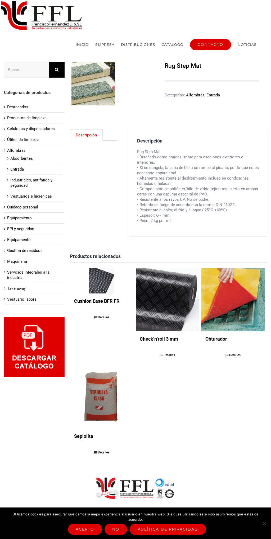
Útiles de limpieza (23, 139)
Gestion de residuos (25, 250)
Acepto (85, 529)
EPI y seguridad (20, 228)
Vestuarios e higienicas (31, 196)
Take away (16, 288)
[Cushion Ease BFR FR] (101, 280)
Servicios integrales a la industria (28, 275)
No (115, 529)
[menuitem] (82, 44)
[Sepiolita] (101, 397)
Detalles (103, 317)
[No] (264, 523)
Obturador (216, 339)
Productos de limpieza (27, 117)
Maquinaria (17, 261)
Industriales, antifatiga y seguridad (31, 183)
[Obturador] (233, 300)
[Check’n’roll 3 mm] (167, 300)
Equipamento (19, 239)
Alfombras (195, 95)
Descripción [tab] (86, 135)
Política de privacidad (167, 529)
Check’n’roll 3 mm (159, 339)
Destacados (17, 107)
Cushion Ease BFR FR (97, 301)
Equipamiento (19, 218)
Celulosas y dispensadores (31, 128)
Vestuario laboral (22, 299)
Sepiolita (83, 436)
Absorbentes (21, 158)
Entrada (213, 95)
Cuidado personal (22, 207)
